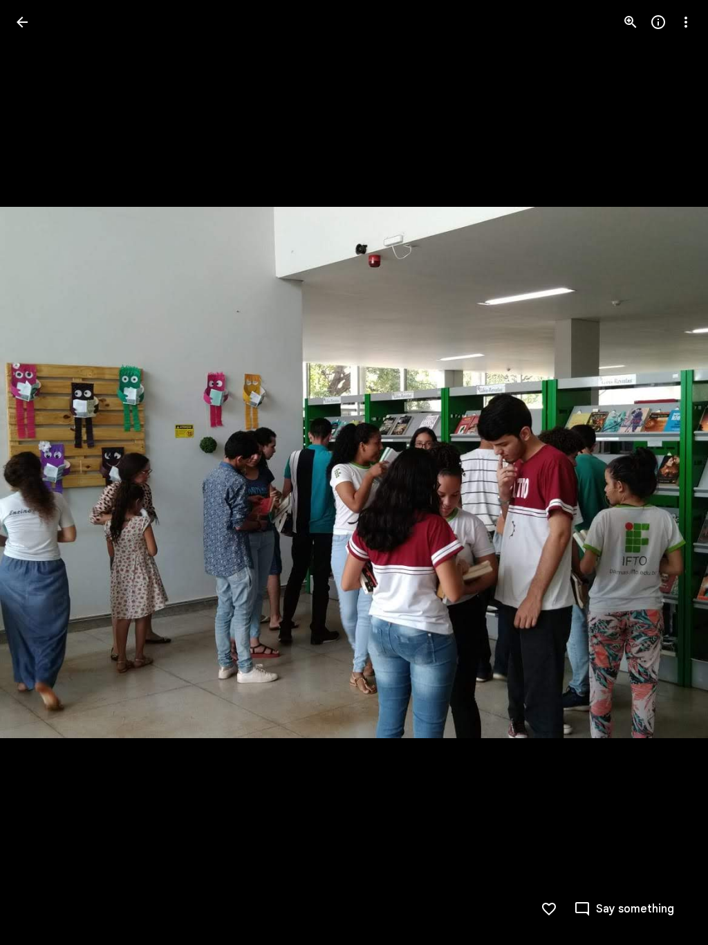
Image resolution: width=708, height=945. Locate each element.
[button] (38, 472)
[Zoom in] (630, 22)
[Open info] (658, 22)
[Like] (549, 909)
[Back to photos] (22, 22)
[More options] (686, 22)
